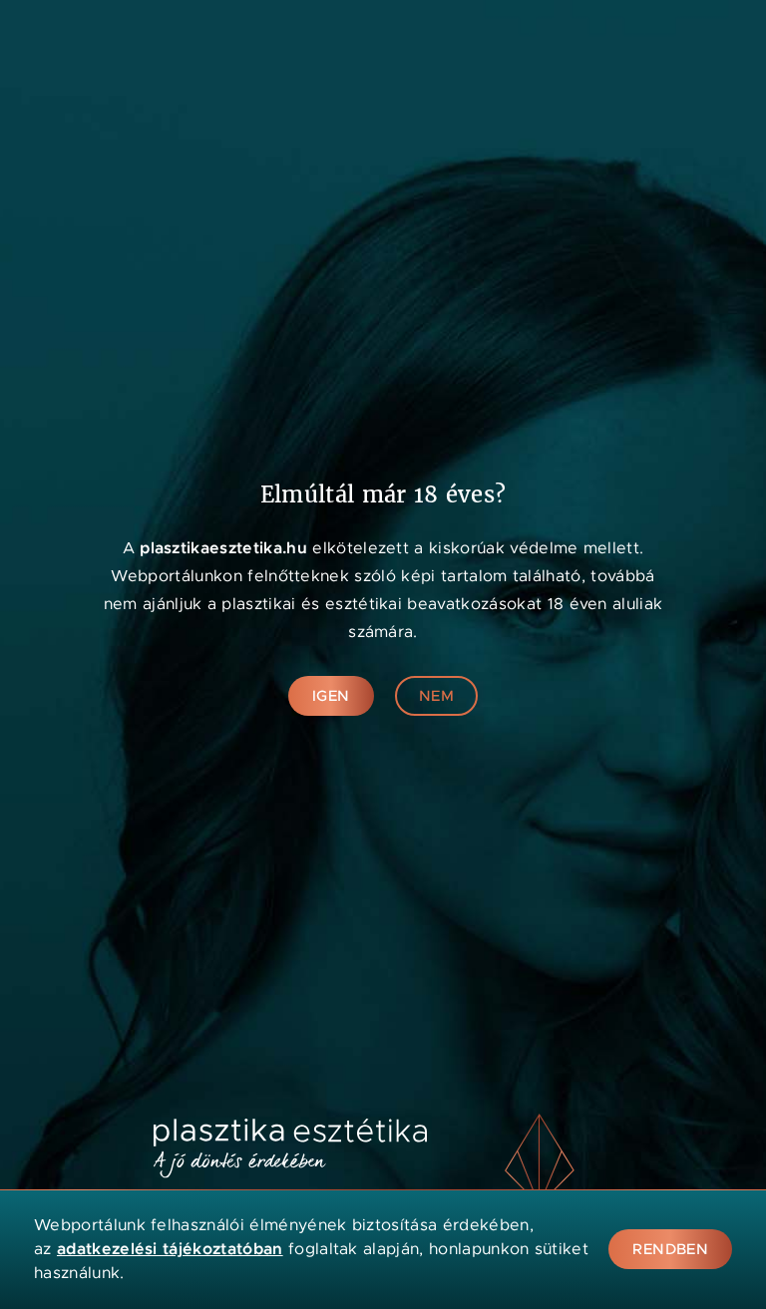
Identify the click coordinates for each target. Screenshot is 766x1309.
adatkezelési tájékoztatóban (170, 1248)
